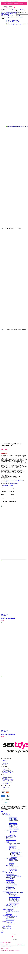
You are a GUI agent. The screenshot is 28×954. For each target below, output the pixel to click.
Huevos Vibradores (13, 823)
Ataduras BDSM (9, 878)
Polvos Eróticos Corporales (12, 905)
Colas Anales (11, 863)
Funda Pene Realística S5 (8, 734)
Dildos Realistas (12, 832)
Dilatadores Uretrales (10, 888)
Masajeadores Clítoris (13, 824)
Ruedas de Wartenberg (11, 889)
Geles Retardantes (10, 920)
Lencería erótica (9, 922)
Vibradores (8, 815)
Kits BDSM (8, 886)
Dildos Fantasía (12, 835)
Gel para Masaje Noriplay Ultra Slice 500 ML (10, 13)
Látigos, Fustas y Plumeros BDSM (13, 876)
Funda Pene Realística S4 (8, 618)
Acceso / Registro (7, 928)
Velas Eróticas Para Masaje (12, 906)
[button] (4, 614)
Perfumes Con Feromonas (11, 916)
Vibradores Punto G (13, 818)
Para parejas (15, 483)
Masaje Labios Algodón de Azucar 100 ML (10, 17)
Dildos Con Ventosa (13, 831)
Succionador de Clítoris (11, 836)
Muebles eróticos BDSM (11, 884)
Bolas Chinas (9, 914)
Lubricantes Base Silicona (14, 897)
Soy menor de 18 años (16, 952)
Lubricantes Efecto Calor (14, 900)
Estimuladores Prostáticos (14, 843)
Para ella (11, 483)
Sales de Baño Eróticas (11, 908)
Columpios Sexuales (10, 883)
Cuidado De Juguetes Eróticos (12, 911)
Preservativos (9, 910)
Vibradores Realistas (13, 819)
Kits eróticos (8, 838)
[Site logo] (8, 9)
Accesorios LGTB (10, 841)
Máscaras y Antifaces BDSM (12, 875)
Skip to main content (13, 1)
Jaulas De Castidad (10, 887)
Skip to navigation (5, 1)
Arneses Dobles (12, 867)
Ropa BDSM (9, 872)
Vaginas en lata (14, 853)
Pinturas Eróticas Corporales (12, 904)
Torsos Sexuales (14, 851)
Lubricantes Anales (13, 894)
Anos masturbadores (15, 854)
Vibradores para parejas (14, 829)
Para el (7, 483)
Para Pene (8, 842)
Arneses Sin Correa (13, 869)
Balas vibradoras (12, 821)
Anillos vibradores (13, 844)
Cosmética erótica (4, 481)
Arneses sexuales (9, 865)
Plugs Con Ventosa (13, 859)
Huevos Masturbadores (16, 852)
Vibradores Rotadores (13, 820)
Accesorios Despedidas (11, 840)
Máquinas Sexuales (10, 882)
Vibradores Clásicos (13, 825)
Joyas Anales (11, 861)
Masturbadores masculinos (14, 849)
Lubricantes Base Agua (14, 895)
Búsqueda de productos (21, 12)
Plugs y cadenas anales (11, 858)
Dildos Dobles (12, 834)
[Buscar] (17, 15)
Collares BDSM (9, 881)
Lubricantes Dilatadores (14, 899)
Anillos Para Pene (12, 846)
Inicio (2, 9)
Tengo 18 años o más (6, 952)
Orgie (5, 478)
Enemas (7, 912)
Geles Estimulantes (10, 917)
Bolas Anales (11, 864)
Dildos (7, 830)
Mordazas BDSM (10, 874)
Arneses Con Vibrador (13, 866)
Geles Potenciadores (10, 918)
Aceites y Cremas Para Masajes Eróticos (14, 480)
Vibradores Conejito (13, 817)
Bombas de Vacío (12, 848)
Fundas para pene (12, 847)
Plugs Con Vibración (13, 860)
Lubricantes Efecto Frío (14, 901)
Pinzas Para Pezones (10, 877)
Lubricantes (8, 893)
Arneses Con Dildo (13, 870)
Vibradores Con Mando (14, 827)
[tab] (8, 485)
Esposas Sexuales (10, 880)
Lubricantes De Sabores (14, 898)
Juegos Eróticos (9, 837)
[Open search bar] (16, 11)
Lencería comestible (10, 923)
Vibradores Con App (13, 826)
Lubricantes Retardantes (14, 903)
